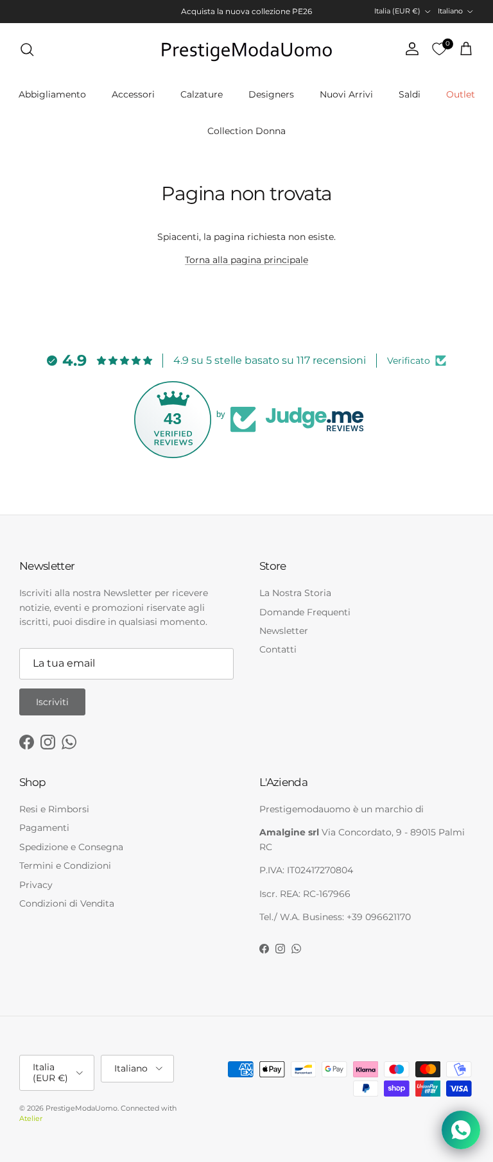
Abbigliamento (52, 94)
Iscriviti (52, 702)
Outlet (460, 94)
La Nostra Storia (295, 593)
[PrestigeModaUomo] (246, 49)
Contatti (278, 649)
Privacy (36, 885)
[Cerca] (27, 49)
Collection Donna (246, 131)
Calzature (201, 94)
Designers (271, 94)
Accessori (133, 94)
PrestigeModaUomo (81, 1108)
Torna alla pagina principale (246, 260)
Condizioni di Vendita (66, 903)
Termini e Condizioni (65, 865)
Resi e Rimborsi (54, 809)
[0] (439, 49)
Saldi (409, 94)
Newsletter (283, 631)
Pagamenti (44, 827)
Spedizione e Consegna (71, 847)
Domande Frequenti (304, 612)
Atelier (30, 1118)
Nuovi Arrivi (346, 94)
